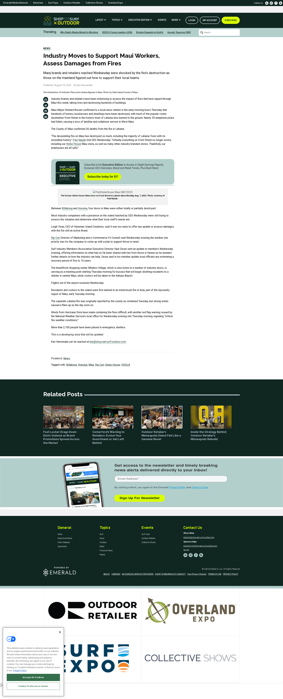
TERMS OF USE (214, 574)
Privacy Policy (20, 670)
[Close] (60, 632)
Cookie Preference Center (33, 686)
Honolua (82, 208)
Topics (116, 20)
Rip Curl (55, 237)
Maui (91, 364)
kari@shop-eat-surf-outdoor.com (108, 341)
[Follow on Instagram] (271, 3)
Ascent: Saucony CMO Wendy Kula (185, 32)
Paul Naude (79, 140)
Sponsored (62, 547)
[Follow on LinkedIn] (266, 3)
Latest (99, 20)
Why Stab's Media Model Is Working (79, 32)
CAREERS (116, 574)
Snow (102, 538)
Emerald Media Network (15, 3)
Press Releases (64, 542)
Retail (102, 547)
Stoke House (73, 143)
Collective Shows (94, 3)
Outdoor (103, 542)
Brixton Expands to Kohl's (149, 32)
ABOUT (106, 574)
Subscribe (231, 20)
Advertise (38, 3)
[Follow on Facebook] (276, 3)
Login (192, 20)
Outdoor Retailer (71, 3)
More (175, 20)
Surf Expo (53, 3)
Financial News (106, 551)
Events (162, 20)
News (46, 48)
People (102, 555)
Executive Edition (138, 20)
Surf (101, 534)
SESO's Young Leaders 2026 (117, 32)
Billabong (67, 208)
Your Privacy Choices (196, 574)
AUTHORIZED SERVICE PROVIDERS (137, 574)
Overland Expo (115, 3)
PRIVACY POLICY (230, 574)
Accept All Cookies (33, 677)
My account (210, 20)
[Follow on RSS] (280, 3)
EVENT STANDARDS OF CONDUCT (170, 574)
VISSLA (125, 364)
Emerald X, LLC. (216, 569)
